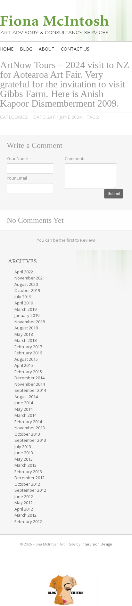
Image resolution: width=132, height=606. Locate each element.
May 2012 (23, 502)
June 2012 (23, 496)
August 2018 (26, 328)
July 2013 (22, 446)
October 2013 (27, 434)
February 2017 (28, 347)
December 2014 (29, 378)
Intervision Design (96, 544)
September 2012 (30, 490)
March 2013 (25, 465)
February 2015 (28, 372)
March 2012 (25, 515)
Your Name (17, 158)
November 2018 (29, 322)
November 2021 (29, 278)
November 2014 (29, 384)
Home (6, 49)
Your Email (17, 178)
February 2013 (28, 471)
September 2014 (30, 390)
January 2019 (26, 315)
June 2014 (23, 403)
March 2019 (25, 309)
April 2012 (23, 509)
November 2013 (29, 428)
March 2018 (25, 340)
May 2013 (23, 459)
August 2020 (26, 284)
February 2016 (28, 353)
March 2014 (25, 415)
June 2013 (23, 453)
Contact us (75, 49)
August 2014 (26, 397)
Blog (26, 49)
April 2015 (23, 365)
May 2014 (23, 409)
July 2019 (22, 297)
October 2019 (27, 290)
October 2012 (27, 484)
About (46, 49)
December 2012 (29, 478)
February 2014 (28, 421)
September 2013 (30, 440)
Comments (75, 158)
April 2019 (23, 303)
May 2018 (23, 334)
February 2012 (28, 521)
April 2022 (23, 272)
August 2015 (26, 359)
